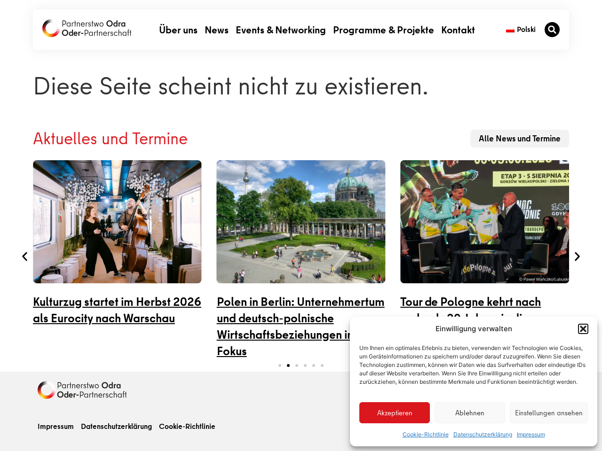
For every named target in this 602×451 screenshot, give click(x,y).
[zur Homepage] (82, 390)
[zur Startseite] (86, 28)
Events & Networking (281, 29)
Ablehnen (469, 413)
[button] (583, 329)
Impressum (531, 434)
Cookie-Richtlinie (426, 434)
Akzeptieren (394, 413)
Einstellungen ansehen (549, 413)
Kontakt (458, 29)
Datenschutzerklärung (482, 434)
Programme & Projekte (383, 29)
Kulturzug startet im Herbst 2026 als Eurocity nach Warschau (117, 310)
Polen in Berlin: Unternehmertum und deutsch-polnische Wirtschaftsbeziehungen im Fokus (301, 326)
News (217, 29)
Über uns (178, 29)
